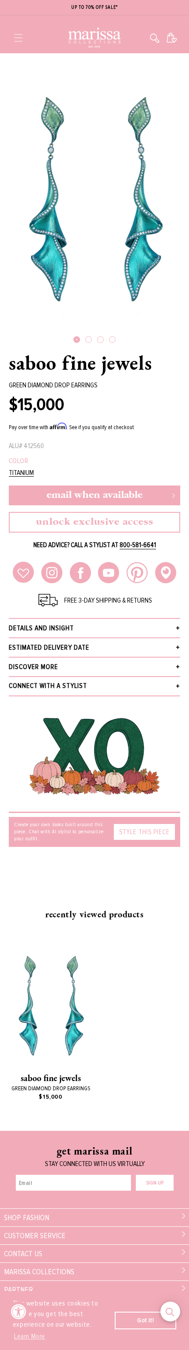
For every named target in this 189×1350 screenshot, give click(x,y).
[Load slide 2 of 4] (88, 339)
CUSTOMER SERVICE (34, 1235)
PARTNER (18, 1290)
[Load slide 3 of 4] (100, 339)
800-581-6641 (138, 545)
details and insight (41, 628)
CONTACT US (23, 1253)
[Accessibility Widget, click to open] (19, 1311)
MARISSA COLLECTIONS (39, 1271)
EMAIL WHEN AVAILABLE (94, 495)
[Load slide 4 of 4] (112, 339)
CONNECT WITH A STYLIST (48, 685)
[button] (18, 38)
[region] (94, 7)
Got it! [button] (145, 1320)
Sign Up (155, 1183)
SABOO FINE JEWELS (80, 362)
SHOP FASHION (26, 1217)
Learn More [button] (29, 1336)
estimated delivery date (49, 647)
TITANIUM (21, 473)
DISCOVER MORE (33, 666)
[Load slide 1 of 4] (77, 339)
